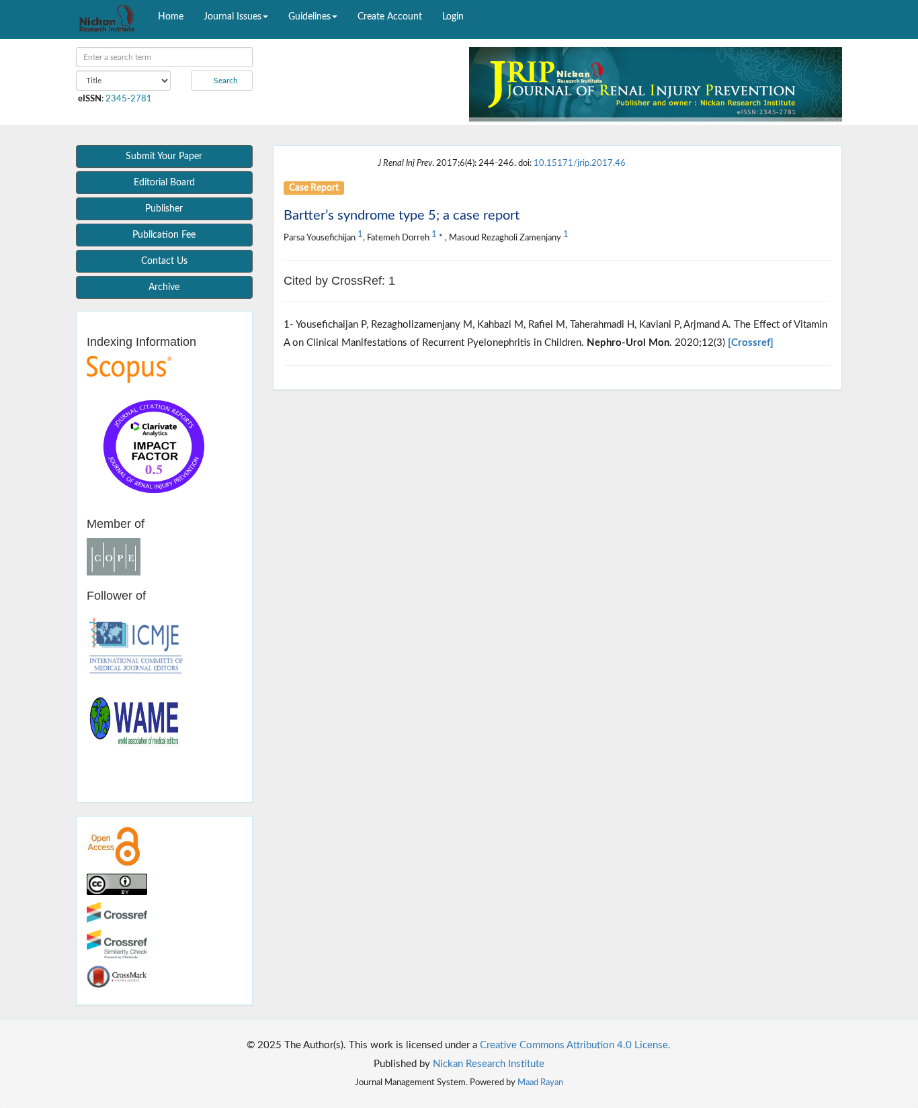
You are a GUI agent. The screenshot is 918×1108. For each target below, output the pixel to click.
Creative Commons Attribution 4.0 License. (575, 1045)
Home (170, 16)
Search (225, 81)
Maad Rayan (540, 1082)
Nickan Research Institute (488, 1064)
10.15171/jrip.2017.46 (580, 163)
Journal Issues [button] (232, 16)
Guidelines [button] (309, 16)
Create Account (390, 16)
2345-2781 (129, 99)
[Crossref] (751, 343)
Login (453, 16)
